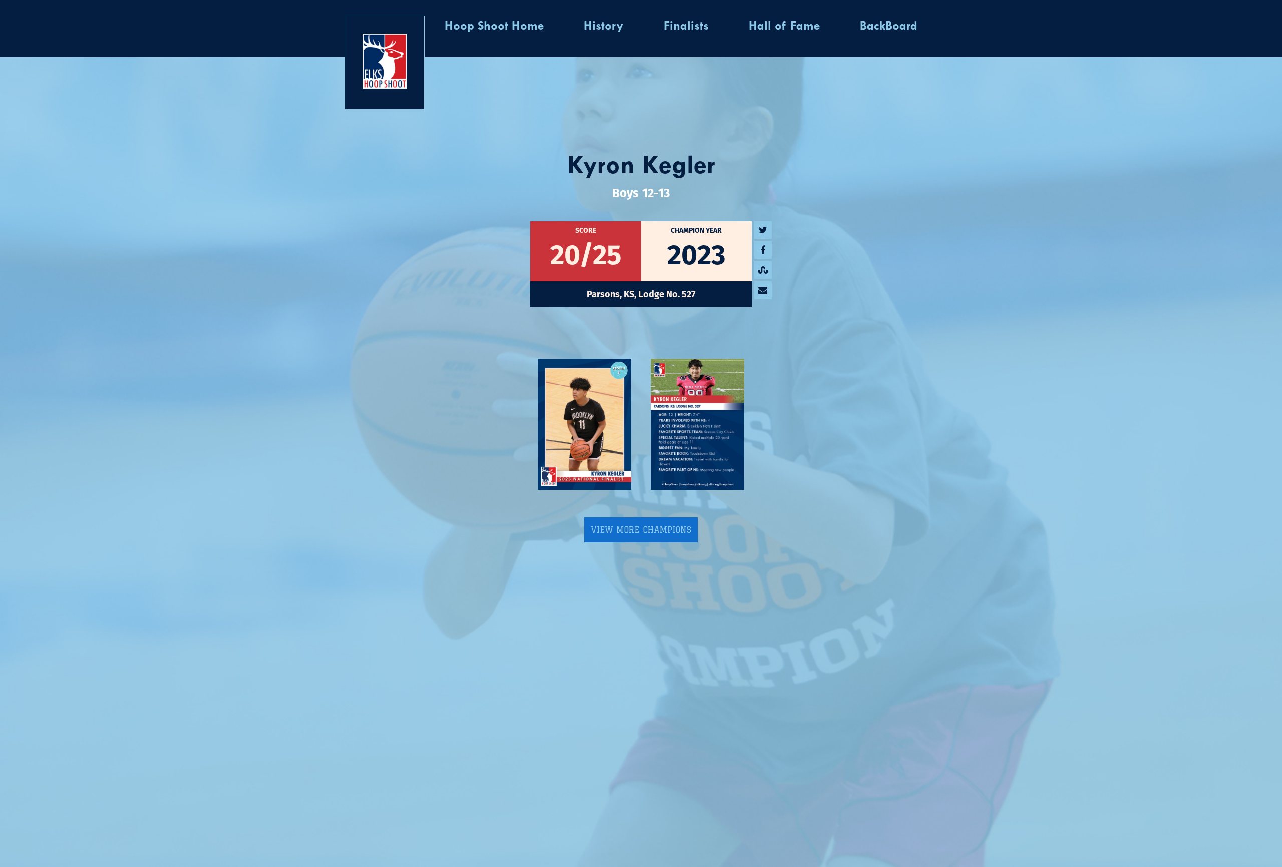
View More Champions (641, 529)
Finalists (686, 26)
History (603, 26)
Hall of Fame (784, 26)
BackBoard (888, 26)
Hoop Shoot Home (494, 26)
